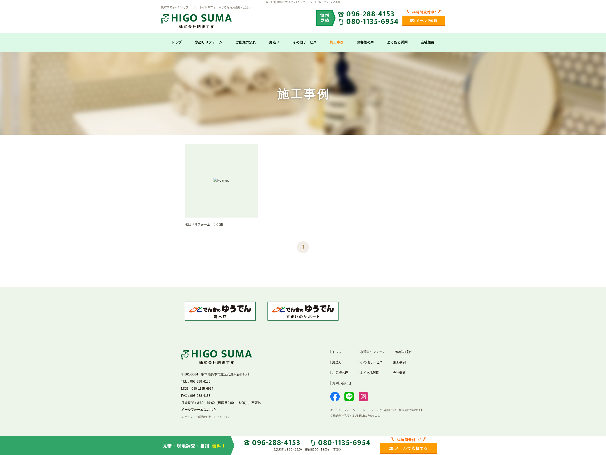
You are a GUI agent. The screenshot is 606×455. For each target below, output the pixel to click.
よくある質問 (397, 42)
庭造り (274, 42)
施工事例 (337, 42)
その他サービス (305, 42)
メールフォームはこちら (198, 409)
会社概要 (428, 42)
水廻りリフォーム (208, 42)
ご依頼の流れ (246, 42)
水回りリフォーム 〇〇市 (204, 224)
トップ (176, 42)
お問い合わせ (341, 383)
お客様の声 (365, 42)
